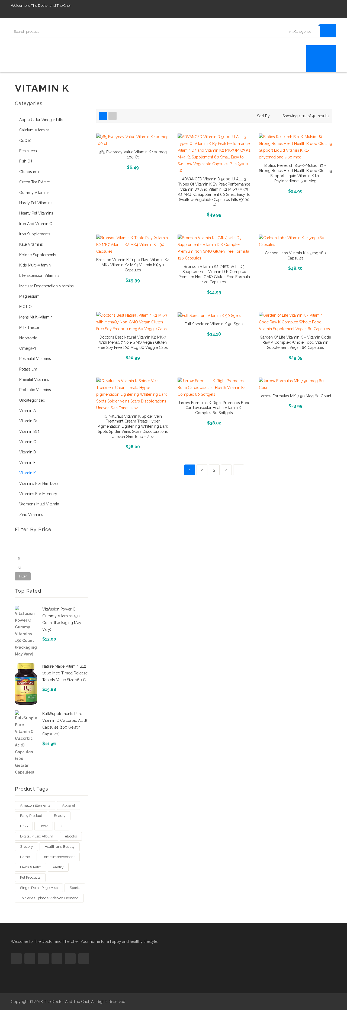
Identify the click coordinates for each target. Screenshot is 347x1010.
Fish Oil (25, 161)
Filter (23, 576)
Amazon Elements (35, 805)
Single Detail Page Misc (39, 888)
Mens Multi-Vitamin (36, 317)
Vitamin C (27, 442)
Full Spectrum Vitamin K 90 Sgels (214, 324)
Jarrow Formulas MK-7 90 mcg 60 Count (295, 396)
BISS (24, 826)
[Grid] (103, 116)
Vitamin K (27, 473)
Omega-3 (27, 348)
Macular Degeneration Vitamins (46, 286)
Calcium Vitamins (34, 130)
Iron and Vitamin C (35, 224)
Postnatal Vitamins (35, 358)
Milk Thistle (29, 327)
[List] (112, 116)
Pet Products (30, 877)
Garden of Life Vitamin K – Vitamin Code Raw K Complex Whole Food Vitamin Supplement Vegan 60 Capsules (295, 342)
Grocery (26, 847)
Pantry (58, 867)
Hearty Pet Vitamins (36, 213)
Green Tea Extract (34, 182)
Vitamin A (27, 410)
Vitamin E (27, 462)
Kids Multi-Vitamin (35, 265)
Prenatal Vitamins (34, 379)
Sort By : (264, 116)
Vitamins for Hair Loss (39, 483)
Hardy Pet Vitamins (35, 203)
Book (44, 826)
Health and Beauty (60, 847)
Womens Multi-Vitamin (39, 504)
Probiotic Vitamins (35, 390)
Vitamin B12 (29, 431)
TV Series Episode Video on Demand (49, 898)
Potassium (28, 369)
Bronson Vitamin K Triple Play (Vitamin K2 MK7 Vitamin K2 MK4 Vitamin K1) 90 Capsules (132, 265)
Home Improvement (58, 857)
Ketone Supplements (37, 255)
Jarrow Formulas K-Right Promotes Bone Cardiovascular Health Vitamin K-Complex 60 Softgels (214, 408)
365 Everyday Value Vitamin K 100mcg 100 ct (133, 154)
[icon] (16, 958)
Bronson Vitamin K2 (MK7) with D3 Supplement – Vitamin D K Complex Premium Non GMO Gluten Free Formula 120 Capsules (214, 274)
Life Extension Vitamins (39, 275)
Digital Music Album (36, 836)
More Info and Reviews (133, 166)
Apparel (68, 805)
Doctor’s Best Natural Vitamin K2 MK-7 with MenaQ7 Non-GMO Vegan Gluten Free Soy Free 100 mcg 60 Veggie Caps (133, 342)
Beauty (59, 816)
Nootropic (28, 338)
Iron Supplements (34, 234)
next (238, 470)
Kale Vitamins (31, 244)
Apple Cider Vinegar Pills (41, 120)
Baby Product (31, 816)
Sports (75, 888)
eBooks (71, 836)
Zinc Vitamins (31, 514)
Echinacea (28, 151)
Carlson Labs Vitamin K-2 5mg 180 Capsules (295, 255)
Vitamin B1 (28, 421)
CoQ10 (25, 140)
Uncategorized (32, 400)
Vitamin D (27, 452)
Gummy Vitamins (34, 192)
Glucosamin (29, 172)
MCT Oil (26, 306)
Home (25, 857)
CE (62, 826)
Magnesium (29, 296)
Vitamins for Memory (38, 494)
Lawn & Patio (30, 867)
